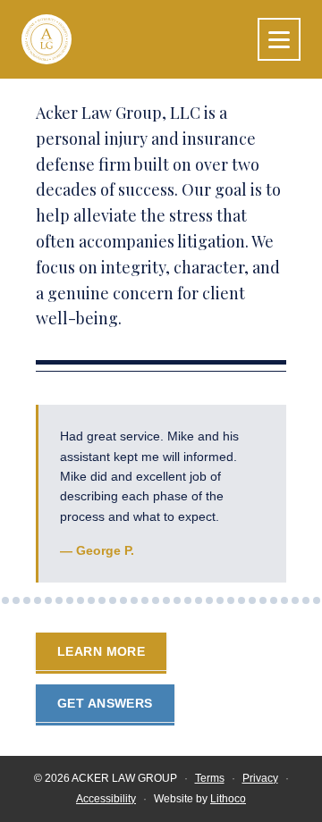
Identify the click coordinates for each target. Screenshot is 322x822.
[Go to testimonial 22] (220, 600)
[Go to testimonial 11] (102, 600)
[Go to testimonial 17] (166, 600)
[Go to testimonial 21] (209, 600)
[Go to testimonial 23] (230, 600)
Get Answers (105, 703)
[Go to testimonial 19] (187, 600)
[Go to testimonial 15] (144, 600)
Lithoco (228, 799)
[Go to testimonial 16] (155, 600)
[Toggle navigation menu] (279, 39)
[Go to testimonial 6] (48, 600)
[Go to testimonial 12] (112, 600)
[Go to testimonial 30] (305, 600)
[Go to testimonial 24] (241, 600)
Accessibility (106, 799)
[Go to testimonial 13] (123, 600)
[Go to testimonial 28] (284, 600)
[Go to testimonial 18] (177, 600)
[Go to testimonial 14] (134, 600)
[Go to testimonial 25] (252, 600)
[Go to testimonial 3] (16, 600)
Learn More (111, 656)
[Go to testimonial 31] (316, 600)
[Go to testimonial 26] (263, 600)
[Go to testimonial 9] (80, 600)
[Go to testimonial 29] (295, 600)
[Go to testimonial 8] (69, 600)
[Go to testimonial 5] (37, 600)
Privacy (260, 778)
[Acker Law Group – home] (46, 39)
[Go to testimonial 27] (273, 600)
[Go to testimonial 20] (198, 600)
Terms (210, 778)
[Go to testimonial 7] (59, 600)
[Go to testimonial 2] (5, 600)
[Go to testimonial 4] (26, 600)
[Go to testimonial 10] (91, 600)
